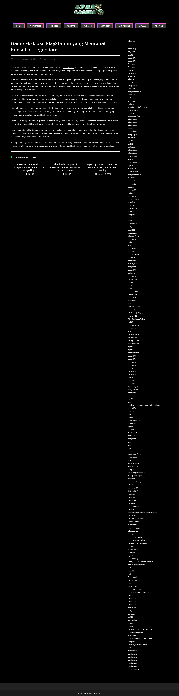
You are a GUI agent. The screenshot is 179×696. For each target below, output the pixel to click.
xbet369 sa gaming (135, 537)
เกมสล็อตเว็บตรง (134, 224)
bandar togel (133, 291)
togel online (132, 279)
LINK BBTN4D (68, 67)
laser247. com (133, 522)
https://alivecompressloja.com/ (140, 592)
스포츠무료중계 (134, 466)
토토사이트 (132, 635)
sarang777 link (133, 340)
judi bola (131, 257)
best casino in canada (136, 564)
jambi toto (132, 598)
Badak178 (132, 239)
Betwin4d (131, 503)
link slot (131, 70)
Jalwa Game (132, 485)
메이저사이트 (133, 491)
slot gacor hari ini (134, 91)
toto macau (132, 515)
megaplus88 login (135, 475)
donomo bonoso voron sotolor (140, 638)
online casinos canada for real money (142, 512)
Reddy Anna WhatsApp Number (140, 561)
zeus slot (131, 478)
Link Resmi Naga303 (136, 518)
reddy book (132, 525)
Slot (129, 647)
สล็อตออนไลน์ (133, 236)
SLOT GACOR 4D (134, 589)
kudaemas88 (133, 488)
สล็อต (130, 217)
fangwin (131, 429)
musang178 (132, 208)
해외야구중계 (133, 386)
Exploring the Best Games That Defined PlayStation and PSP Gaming (102, 167)
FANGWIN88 (133, 171)
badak (130, 368)
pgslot (130, 555)
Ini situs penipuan (135, 328)
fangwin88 (132, 64)
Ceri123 (131, 285)
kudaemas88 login (135, 482)
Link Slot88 (132, 580)
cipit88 (130, 55)
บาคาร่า (131, 460)
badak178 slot (133, 325)
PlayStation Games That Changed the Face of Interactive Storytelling (28, 167)
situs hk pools (133, 463)
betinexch (132, 297)
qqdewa (131, 546)
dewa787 (131, 205)
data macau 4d (134, 669)
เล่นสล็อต (131, 202)
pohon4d (131, 273)
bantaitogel (132, 49)
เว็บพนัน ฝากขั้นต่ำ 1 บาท (137, 107)
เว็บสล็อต (131, 88)
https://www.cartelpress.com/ (139, 540)
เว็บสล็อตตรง (132, 162)
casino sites (132, 620)
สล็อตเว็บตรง (132, 119)
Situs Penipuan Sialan (136, 319)
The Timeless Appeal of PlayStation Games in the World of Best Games (65, 167)
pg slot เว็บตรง (133, 199)
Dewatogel (132, 626)
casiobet (131, 614)
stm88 (130, 451)
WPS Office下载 (134, 307)
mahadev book (134, 528)
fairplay (131, 534)
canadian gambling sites (137, 543)
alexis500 (131, 494)
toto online (132, 500)
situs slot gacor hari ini (136, 472)
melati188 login (134, 420)
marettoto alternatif (136, 396)
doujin (130, 128)
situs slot (131, 138)
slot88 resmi (132, 552)
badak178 (132, 58)
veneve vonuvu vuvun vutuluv (140, 629)
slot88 (130, 617)
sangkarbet (132, 85)
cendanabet (132, 651)
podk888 (131, 230)
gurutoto (131, 282)
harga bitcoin (133, 389)
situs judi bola (133, 586)
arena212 (131, 245)
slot (129, 574)
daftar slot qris (133, 506)
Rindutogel (132, 577)
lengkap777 (132, 337)
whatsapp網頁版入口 (136, 313)
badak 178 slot (133, 254)
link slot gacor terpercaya (138, 644)
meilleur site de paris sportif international (144, 405)
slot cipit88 (132, 436)
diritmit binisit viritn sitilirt (138, 632)
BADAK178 (132, 168)
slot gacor (132, 104)
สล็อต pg (131, 79)
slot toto (131, 76)
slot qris (131, 568)
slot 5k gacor (133, 110)
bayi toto (131, 52)
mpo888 (131, 571)
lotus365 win (133, 549)
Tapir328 (131, 159)
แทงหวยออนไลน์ (134, 454)
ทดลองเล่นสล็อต (134, 116)
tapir (130, 402)
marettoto (132, 411)
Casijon (131, 113)
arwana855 (132, 156)
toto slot (131, 101)
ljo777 (130, 583)
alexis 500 (131, 497)
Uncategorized (51, 59)
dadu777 (131, 187)
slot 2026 (131, 331)
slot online (132, 98)
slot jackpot (132, 135)
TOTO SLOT (132, 433)
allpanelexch (133, 531)
